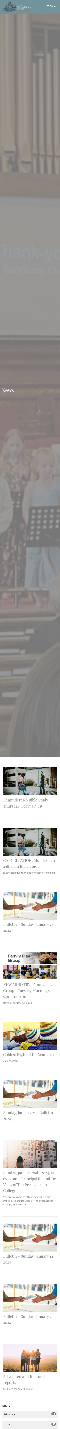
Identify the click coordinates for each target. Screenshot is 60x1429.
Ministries (29, 1414)
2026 (29, 1424)
